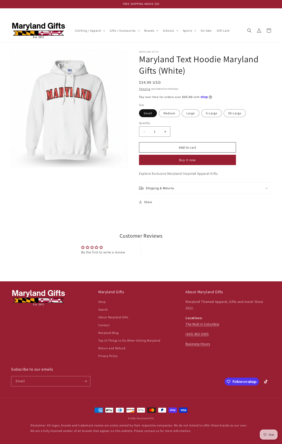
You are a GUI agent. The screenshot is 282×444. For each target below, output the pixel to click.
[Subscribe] (85, 381)
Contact (103, 325)
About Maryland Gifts (113, 317)
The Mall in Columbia (202, 324)
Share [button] (148, 202)
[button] (89, 30)
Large (190, 113)
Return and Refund (111, 348)
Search (103, 310)
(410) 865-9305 (197, 334)
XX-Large (234, 113)
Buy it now (187, 160)
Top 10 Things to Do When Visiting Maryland (129, 340)
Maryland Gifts (145, 418)
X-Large (211, 113)
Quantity (144, 123)
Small (148, 113)
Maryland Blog (108, 333)
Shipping (144, 88)
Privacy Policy (107, 356)
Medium (169, 113)
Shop (102, 302)
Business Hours (198, 344)
